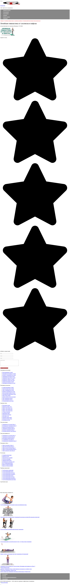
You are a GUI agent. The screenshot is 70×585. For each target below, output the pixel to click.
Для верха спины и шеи (7, 417)
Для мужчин (6, 13)
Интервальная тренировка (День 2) (9, 425)
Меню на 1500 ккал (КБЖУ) (7, 464)
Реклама (4, 575)
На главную (4, 574)
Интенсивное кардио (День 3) (8, 438)
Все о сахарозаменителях (7, 463)
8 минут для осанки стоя (7, 408)
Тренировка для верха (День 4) (8, 428)
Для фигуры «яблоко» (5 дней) (8, 379)
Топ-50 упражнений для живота (8, 474)
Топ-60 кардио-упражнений (7, 470)
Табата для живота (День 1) (8, 445)
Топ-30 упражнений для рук (7, 475)
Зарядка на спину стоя (6, 406)
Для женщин (6, 12)
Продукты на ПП (5, 456)
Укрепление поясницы (6, 414)
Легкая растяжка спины (7, 418)
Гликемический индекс (7, 460)
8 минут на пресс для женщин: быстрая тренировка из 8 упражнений (14, 554)
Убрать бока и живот (6, 395)
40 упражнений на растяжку (8, 400)
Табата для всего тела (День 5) (8, 450)
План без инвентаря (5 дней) (8, 388)
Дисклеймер (5, 579)
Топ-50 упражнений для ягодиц (8, 472)
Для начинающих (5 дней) (7, 372)
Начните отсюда (6, 10)
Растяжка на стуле (6, 420)
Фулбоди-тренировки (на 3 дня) (8, 391)
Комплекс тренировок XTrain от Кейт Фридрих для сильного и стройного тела (16, 568)
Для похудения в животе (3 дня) (8, 392)
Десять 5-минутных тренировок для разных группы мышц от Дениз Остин (15, 571)
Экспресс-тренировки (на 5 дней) (9, 375)
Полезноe (5, 18)
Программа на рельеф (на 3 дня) (8, 383)
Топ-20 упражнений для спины (8, 476)
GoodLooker (2, 5)
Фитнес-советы (6, 17)
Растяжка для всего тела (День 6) (9, 431)
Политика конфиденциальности (9, 577)
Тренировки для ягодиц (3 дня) (8, 376)
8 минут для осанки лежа (7, 410)
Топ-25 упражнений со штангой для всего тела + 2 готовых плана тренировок (15, 541)
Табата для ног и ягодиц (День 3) (8, 448)
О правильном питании (6, 455)
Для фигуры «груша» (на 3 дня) (8, 380)
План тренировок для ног (7, 399)
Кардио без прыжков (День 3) (8, 427)
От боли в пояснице (6, 412)
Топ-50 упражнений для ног (7, 471)
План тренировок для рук (7, 398)
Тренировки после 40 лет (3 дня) (8, 377)
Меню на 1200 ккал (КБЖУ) (7, 465)
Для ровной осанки (6, 405)
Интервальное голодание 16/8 (8, 461)
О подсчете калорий (6, 459)
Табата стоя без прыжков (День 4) (9, 449)
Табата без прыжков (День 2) (8, 446)
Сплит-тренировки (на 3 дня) (8, 390)
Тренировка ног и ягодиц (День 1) (9, 424)
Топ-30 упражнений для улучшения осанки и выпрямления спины (13, 504)
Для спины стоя (5, 416)
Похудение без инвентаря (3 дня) (9, 394)
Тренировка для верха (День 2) (8, 436)
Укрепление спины (6, 413)
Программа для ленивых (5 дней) (9, 373)
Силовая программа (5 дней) (8, 381)
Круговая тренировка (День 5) (8, 429)
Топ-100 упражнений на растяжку (9, 479)
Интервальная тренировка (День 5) (9, 440)
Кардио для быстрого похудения (9, 396)
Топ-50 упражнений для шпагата (8, 478)
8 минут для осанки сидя (7, 409)
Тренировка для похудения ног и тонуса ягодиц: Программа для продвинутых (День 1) (17, 566)
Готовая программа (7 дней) (8, 387)
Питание (5, 15)
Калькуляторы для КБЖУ (7, 457)
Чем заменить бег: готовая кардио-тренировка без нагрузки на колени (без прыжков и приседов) (19, 517)
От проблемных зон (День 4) (8, 439)
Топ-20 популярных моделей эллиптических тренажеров (11, 529)
